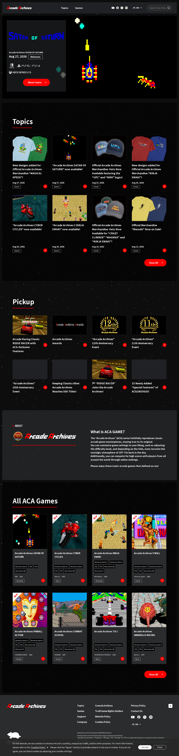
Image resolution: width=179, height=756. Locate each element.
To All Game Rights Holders (109, 711)
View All (153, 262)
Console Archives (104, 705)
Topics (64, 8)
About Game (35, 82)
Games (79, 8)
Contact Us (137, 711)
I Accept (145, 747)
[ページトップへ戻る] (170, 706)
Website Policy (102, 716)
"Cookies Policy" (38, 747)
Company (82, 721)
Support (81, 716)
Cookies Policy (102, 721)
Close (159, 747)
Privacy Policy (138, 705)
